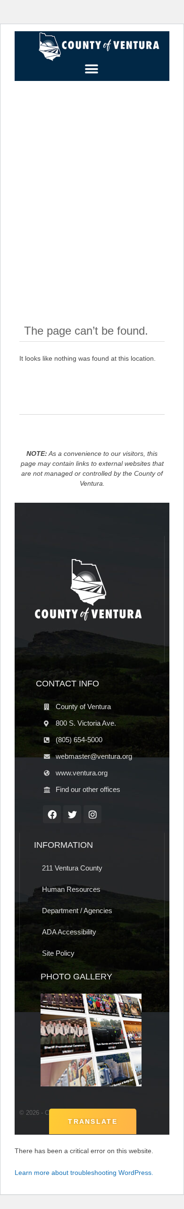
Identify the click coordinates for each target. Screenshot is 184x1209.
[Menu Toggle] (91, 69)
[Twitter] (72, 814)
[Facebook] (52, 814)
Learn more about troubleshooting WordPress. (84, 1172)
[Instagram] (92, 814)
